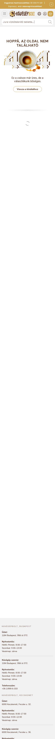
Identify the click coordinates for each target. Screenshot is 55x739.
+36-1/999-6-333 (10, 688)
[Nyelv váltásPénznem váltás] (39, 14)
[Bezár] (51, 4)
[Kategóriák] (4, 14)
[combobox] (27, 22)
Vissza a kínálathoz (27, 89)
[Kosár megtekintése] (50, 14)
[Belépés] (45, 14)
